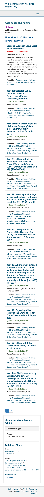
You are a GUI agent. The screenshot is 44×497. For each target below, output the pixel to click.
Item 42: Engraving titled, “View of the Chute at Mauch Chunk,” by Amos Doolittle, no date (21, 314)
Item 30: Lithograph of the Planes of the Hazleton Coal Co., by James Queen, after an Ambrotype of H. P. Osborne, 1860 (21, 234)
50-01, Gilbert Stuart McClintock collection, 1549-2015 (18, 111)
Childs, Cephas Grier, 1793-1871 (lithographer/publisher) (17, 461)
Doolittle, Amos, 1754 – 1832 (16, 467)
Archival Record (11, 451)
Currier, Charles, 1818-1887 (15, 465)
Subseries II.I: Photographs (25, 403)
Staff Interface (13, 489)
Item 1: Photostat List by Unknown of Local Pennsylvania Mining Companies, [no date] (19, 94)
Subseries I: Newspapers (16, 223)
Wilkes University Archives (25, 80)
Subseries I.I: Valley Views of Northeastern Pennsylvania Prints (22, 151)
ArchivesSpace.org (30, 489)
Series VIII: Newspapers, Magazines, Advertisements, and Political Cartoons (21, 218)
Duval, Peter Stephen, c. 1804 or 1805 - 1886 (22, 470)
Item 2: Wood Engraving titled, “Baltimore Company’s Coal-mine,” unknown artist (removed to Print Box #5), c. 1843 (22, 128)
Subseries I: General (14, 117)
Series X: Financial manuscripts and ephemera (20, 114)
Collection (9, 453)
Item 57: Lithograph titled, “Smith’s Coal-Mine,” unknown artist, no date (21, 345)
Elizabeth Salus (11, 474)
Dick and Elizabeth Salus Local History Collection (22, 47)
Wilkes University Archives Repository (19, 5)
